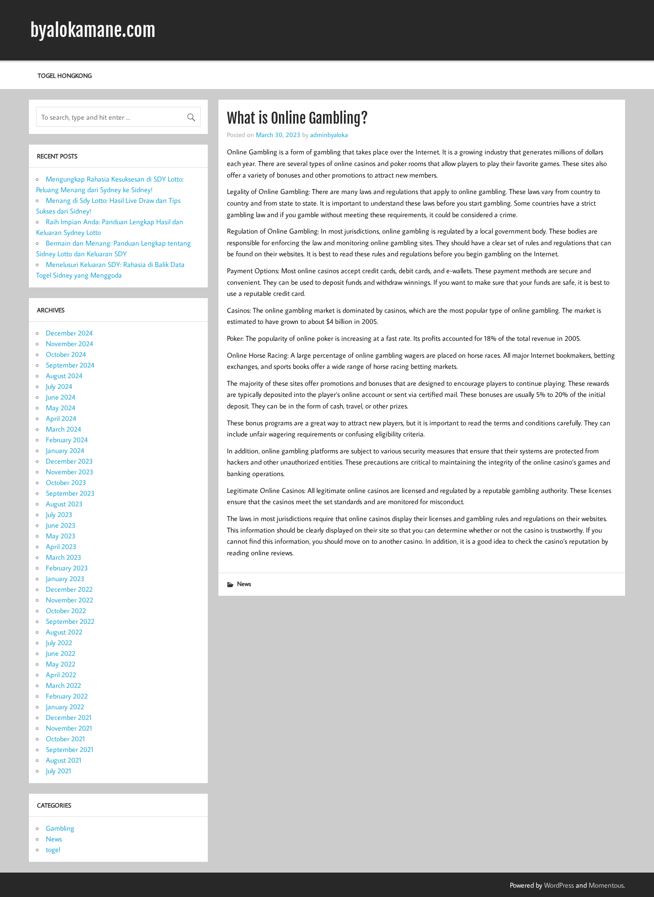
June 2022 (60, 653)
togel (53, 849)
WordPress (559, 885)
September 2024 (70, 364)
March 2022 (63, 685)
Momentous (606, 885)
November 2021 (69, 727)
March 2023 (63, 557)
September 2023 (70, 493)
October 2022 (66, 610)
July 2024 (59, 386)
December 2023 (69, 461)
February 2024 (67, 439)
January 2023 (65, 578)
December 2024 (69, 332)
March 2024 (63, 428)
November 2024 (69, 343)
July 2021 (58, 770)
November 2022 (69, 599)
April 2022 (61, 674)
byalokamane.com (93, 30)
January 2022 (65, 706)
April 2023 (61, 546)
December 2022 (69, 589)
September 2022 (70, 621)
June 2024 (60, 396)
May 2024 (60, 407)
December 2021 (69, 717)
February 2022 (67, 695)
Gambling (60, 828)
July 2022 (59, 642)
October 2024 (66, 354)
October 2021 (65, 738)
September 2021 (69, 749)
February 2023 (67, 567)
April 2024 (61, 418)
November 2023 (69, 471)
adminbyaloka (329, 134)
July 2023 (59, 514)
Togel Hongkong (65, 75)
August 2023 (64, 503)
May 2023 (61, 535)
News (244, 583)
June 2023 (61, 525)
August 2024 (64, 375)
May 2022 (60, 663)
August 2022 (64, 631)
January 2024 (65, 450)
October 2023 (66, 482)
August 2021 (63, 760)
